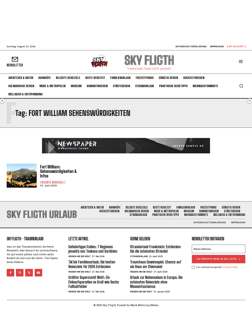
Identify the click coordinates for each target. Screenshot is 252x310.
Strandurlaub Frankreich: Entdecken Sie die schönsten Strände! (155, 249)
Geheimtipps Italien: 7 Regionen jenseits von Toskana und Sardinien (92, 249)
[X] (29, 272)
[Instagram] (19, 272)
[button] (241, 86)
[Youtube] (38, 272)
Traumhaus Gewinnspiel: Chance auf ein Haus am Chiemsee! (155, 264)
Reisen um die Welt (79, 256)
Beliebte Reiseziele (52, 182)
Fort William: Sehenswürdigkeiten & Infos (58, 171)
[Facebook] (10, 272)
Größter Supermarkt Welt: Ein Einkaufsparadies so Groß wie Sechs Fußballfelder (93, 282)
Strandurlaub (139, 256)
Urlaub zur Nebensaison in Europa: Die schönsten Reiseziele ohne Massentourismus (156, 282)
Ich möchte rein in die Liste (216, 259)
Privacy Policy (230, 267)
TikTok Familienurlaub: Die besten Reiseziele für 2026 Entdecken (91, 264)
